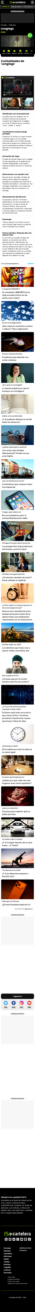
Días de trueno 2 (16, 7)
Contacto (23, 1250)
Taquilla (7, 1267)
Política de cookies (14, 1281)
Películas (12, 25)
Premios (7, 1264)
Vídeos (7, 1262)
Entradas (8, 1273)
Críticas (7, 1270)
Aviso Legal (11, 1277)
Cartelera (8, 1253)
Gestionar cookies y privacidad (17, 1283)
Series (6, 1259)
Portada (4, 25)
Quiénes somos (25, 1248)
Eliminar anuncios (18, 11)
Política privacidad (14, 1279)
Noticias (7, 1251)
